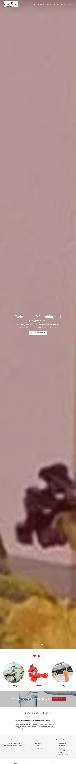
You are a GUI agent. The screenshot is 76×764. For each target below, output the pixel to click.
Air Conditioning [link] (59, 4)
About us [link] (41, 4)
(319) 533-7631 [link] (38, 644)
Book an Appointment (38, 333)
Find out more (58, 699)
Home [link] (34, 4)
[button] (70, 4)
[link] (11, 4)
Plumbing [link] (49, 4)
